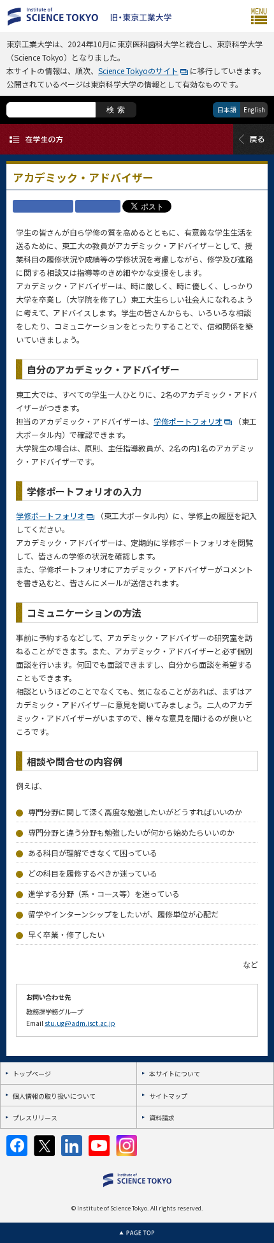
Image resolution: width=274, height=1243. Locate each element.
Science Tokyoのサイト (138, 70)
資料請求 (162, 1117)
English (254, 109)
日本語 (226, 109)
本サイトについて (174, 1073)
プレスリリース (35, 1117)
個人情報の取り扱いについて (54, 1096)
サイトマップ (168, 1096)
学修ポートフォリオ (188, 421)
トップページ (32, 1073)
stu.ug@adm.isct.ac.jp (80, 1023)
